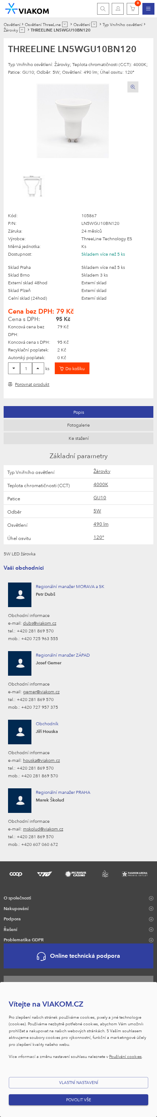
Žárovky (101, 471)
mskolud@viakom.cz (43, 829)
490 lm (100, 524)
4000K (100, 484)
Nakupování (16, 908)
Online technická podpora (85, 955)
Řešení (10, 929)
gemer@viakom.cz (41, 691)
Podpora (12, 918)
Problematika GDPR (24, 939)
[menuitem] (148, 9)
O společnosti (17, 898)
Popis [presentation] (78, 412)
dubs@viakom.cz (39, 623)
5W (97, 511)
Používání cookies (125, 1056)
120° (98, 537)
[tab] (78, 412)
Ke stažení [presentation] (79, 438)
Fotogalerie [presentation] (78, 425)
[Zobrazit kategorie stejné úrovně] (65, 24)
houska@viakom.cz (41, 760)
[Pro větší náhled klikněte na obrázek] (73, 121)
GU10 (99, 497)
